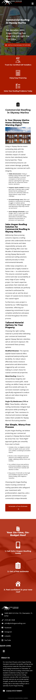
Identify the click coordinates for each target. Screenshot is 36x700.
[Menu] (32, 3)
